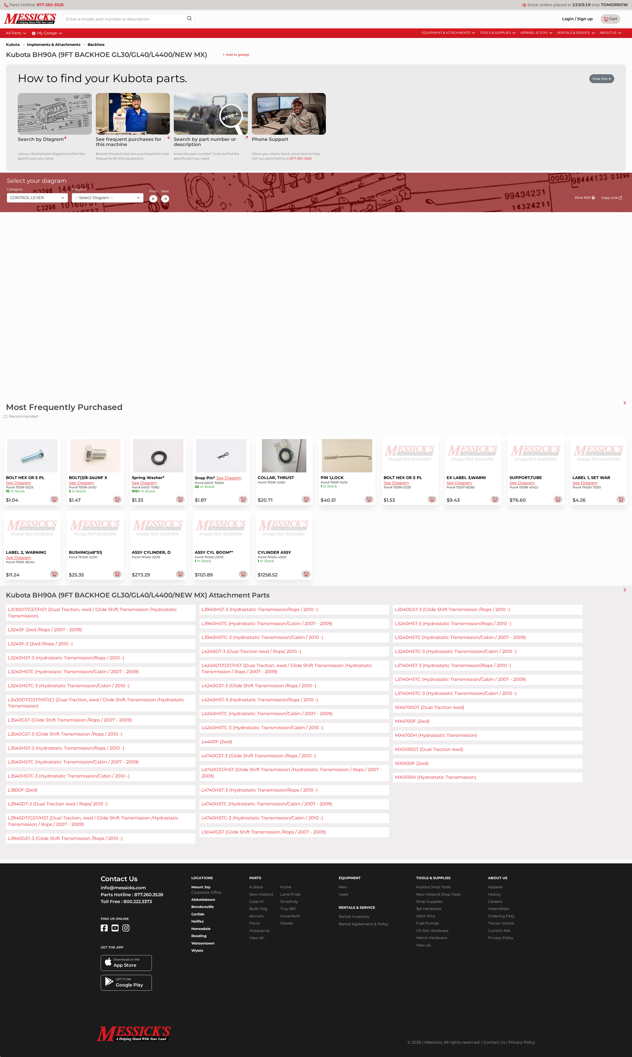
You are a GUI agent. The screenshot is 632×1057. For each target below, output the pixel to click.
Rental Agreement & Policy (363, 924)
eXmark (256, 916)
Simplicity (289, 901)
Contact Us (494, 1042)
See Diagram (18, 483)
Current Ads (499, 930)
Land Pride (290, 894)
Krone (285, 887)
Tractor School (501, 923)
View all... (257, 937)
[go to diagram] (55, 114)
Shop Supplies (429, 901)
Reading (199, 936)
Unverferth (290, 916)
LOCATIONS (202, 878)
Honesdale (201, 929)
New (343, 887)
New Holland (261, 894)
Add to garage (237, 54)
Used (343, 894)
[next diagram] (165, 199)
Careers (495, 901)
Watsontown (203, 943)
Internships (498, 908)
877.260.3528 (148, 894)
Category (15, 189)
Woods (286, 923)
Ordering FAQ (501, 916)
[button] (610, 19)
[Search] (189, 18)
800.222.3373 (137, 901)
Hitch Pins (425, 916)
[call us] (289, 114)
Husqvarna (259, 930)
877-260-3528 (50, 4)
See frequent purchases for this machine (128, 142)
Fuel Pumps (427, 923)
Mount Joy (200, 887)
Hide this (600, 79)
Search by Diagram (41, 139)
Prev (153, 191)
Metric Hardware (431, 937)
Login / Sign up (577, 19)
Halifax (197, 921)
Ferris (254, 923)
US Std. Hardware (432, 930)
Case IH (256, 901)
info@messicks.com (123, 887)
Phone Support (270, 139)
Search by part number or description (205, 142)
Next (165, 191)
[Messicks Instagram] (125, 928)
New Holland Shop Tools (438, 894)
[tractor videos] (115, 928)
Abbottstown (203, 899)
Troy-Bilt (288, 908)
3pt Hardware (428, 908)
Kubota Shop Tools (433, 887)
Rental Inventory (354, 916)
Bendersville (202, 907)
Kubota (13, 44)
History (494, 894)
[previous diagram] (153, 199)
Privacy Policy (500, 937)
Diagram (79, 189)
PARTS (255, 878)
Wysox (197, 950)
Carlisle (197, 914)
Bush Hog (258, 908)
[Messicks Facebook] (104, 928)
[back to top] (624, 405)
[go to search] (246, 142)
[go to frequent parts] (168, 142)
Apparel (495, 887)
